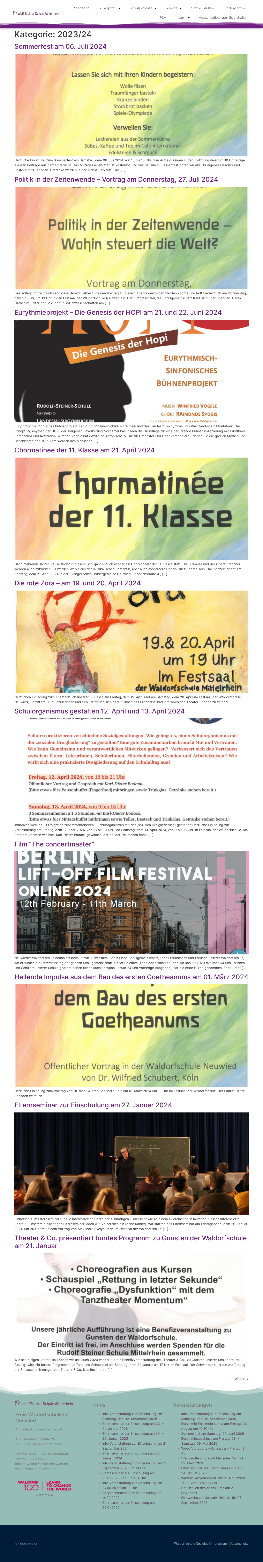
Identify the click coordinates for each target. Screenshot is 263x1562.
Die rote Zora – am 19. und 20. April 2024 (77, 583)
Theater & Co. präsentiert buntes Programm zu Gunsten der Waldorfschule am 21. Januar (130, 1242)
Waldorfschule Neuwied (191, 1544)
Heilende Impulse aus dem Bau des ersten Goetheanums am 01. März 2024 (131, 977)
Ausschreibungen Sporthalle (222, 18)
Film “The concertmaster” (54, 844)
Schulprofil (107, 8)
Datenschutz (239, 1544)
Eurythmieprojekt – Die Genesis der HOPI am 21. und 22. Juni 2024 (118, 312)
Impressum (219, 1544)
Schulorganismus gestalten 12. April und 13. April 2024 (99, 711)
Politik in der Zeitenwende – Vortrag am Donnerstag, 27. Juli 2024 (116, 179)
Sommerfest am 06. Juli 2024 (60, 46)
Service (172, 8)
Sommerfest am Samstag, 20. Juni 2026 (212, 1433)
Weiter (242, 1379)
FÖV (162, 18)
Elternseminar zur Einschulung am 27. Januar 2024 (93, 1105)
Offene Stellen (202, 8)
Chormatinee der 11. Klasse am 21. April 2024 (84, 450)
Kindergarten (234, 8)
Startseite (82, 8)
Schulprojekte (141, 8)
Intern (180, 18)
